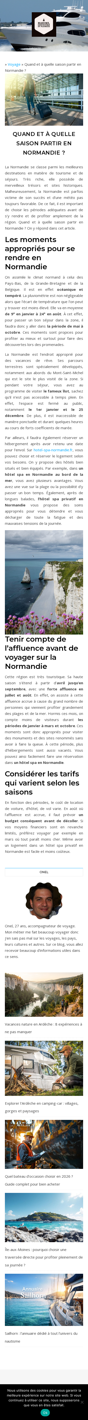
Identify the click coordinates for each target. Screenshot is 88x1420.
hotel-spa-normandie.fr (53, 449)
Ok (45, 1413)
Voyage (14, 64)
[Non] (81, 1402)
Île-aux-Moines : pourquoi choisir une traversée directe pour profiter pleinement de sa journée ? (44, 1257)
